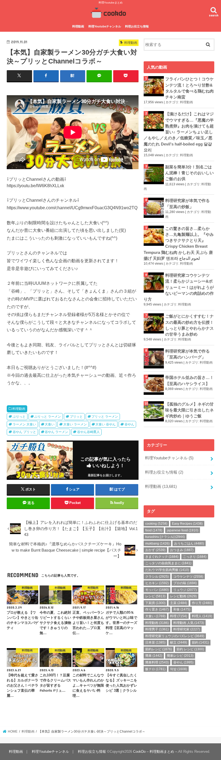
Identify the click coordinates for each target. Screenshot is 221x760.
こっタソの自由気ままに (168, 563)
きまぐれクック (161, 557)
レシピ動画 (183, 596)
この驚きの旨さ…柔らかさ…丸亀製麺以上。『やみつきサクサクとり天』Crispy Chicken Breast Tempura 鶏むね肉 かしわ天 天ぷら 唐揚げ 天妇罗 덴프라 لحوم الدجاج (179, 243)
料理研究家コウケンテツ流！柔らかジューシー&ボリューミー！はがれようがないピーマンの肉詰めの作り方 (179, 287)
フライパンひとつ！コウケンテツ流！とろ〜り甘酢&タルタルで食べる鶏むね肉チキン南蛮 (189, 88)
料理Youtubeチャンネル (104, 26)
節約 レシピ (190, 649)
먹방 (178, 669)
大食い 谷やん (105, 424)
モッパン (157, 590)
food (153, 530)
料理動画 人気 (188, 623)
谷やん (129, 424)
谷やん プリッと (24, 432)
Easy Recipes (187, 523)
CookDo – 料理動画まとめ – (155, 752)
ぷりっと (19, 416)
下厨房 (155, 603)
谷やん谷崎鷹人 (88, 432)
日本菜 (155, 642)
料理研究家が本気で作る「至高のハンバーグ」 (187, 354)
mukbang (157, 543)
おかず (155, 550)
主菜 (178, 603)
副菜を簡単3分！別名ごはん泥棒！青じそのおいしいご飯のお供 (189, 173)
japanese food (182, 530)
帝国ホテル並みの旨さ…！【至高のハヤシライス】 (189, 380)
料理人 (202, 616)
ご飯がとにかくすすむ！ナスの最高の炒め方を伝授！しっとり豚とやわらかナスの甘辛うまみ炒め (189, 325)
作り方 (202, 603)
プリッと (76, 416)
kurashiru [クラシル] (165, 537)
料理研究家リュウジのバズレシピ (174, 636)
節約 (200, 642)
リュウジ (185, 590)
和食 (181, 609)
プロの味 (185, 583)
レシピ (155, 596)
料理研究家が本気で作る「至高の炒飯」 (187, 203)
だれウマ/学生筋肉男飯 (167, 570)
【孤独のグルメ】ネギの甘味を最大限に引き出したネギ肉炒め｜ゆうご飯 (189, 410)
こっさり (194, 557)
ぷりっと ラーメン (47, 416)
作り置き (157, 609)
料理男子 (157, 629)
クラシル (157, 576)
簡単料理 (157, 662)
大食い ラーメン (75, 424)
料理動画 (78, 26)
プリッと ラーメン (104, 416)
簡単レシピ (180, 656)
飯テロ (155, 669)
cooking (156, 523)
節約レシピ (158, 649)
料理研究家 (186, 629)
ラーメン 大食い (24, 424)
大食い (49, 424)
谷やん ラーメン (56, 432)
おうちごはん (189, 543)
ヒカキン (157, 583)
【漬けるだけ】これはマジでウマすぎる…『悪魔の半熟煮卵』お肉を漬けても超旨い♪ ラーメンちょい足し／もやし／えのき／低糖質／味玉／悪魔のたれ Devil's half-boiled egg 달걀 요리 (179, 132)
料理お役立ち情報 (137, 26)
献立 (178, 642)
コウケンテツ (188, 576)
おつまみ (182, 550)
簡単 (153, 656)
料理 (178, 616)
